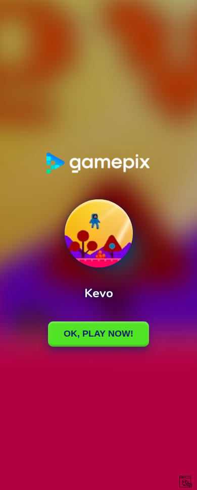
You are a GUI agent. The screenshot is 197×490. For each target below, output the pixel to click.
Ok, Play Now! (98, 334)
